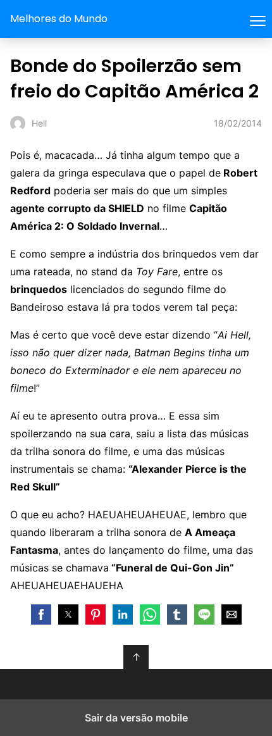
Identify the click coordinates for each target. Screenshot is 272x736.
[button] (41, 614)
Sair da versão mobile (136, 717)
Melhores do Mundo (59, 18)
